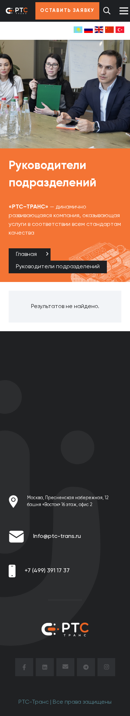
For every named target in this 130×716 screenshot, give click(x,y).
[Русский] (88, 30)
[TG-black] (86, 668)
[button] (107, 11)
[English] (99, 30)
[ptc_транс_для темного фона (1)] (16, 11)
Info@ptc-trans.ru (57, 536)
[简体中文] (109, 30)
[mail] (65, 668)
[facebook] (24, 668)
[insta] (106, 668)
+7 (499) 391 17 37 (47, 571)
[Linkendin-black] (45, 668)
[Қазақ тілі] (78, 30)
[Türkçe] (120, 30)
